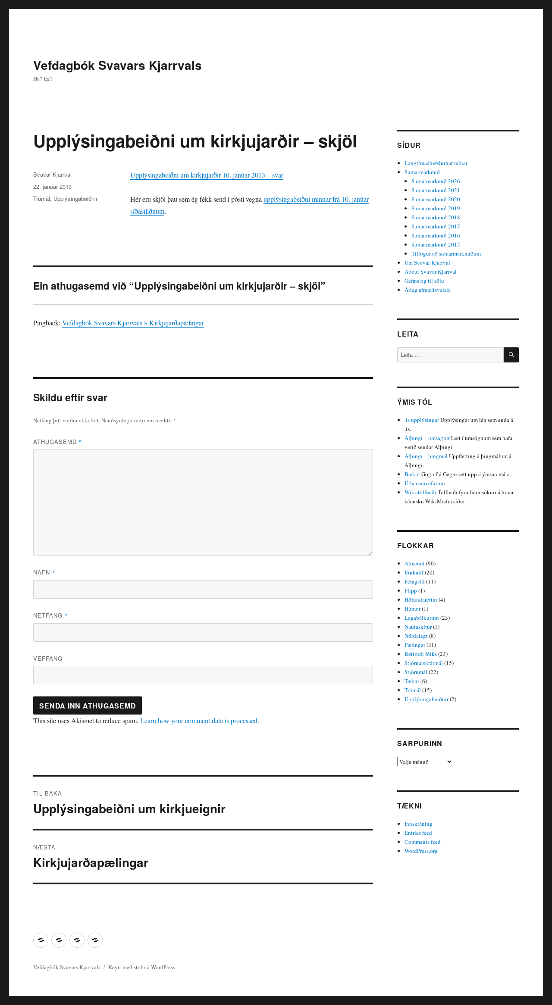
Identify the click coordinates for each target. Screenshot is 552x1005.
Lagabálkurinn (422, 617)
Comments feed (423, 842)
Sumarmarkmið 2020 (435, 199)
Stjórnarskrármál (424, 663)
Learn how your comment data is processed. (199, 720)
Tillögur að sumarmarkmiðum (446, 253)
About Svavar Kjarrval (431, 271)
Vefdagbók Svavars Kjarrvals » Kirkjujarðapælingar (133, 322)
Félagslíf (415, 581)
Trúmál (41, 198)
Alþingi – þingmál (426, 456)
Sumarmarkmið (422, 172)
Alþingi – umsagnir (427, 438)
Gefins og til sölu (424, 280)
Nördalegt (416, 636)
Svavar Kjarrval (52, 174)
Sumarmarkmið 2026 (435, 181)
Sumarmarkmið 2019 (435, 208)
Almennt (415, 563)
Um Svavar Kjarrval (427, 262)
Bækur (412, 474)
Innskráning (419, 823)
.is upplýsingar (422, 420)
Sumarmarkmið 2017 (435, 226)
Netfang (50, 615)
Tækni (412, 681)
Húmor (412, 608)
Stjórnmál (416, 672)
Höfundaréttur (421, 599)
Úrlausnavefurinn (425, 483)
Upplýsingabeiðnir (75, 198)
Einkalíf (414, 572)
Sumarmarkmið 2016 (435, 235)
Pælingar (415, 645)
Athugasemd (57, 441)
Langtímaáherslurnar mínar (436, 163)
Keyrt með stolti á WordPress (141, 967)
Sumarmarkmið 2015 (435, 244)
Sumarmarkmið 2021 (435, 190)
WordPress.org (421, 851)
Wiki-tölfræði (420, 492)
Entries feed (418, 832)
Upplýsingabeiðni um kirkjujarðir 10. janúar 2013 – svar (206, 174)
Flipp (411, 590)
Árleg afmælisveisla (428, 289)
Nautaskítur (418, 626)
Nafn (44, 572)
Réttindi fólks (421, 654)
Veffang (48, 658)
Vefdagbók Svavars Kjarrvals (117, 65)
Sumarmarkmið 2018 (435, 217)
